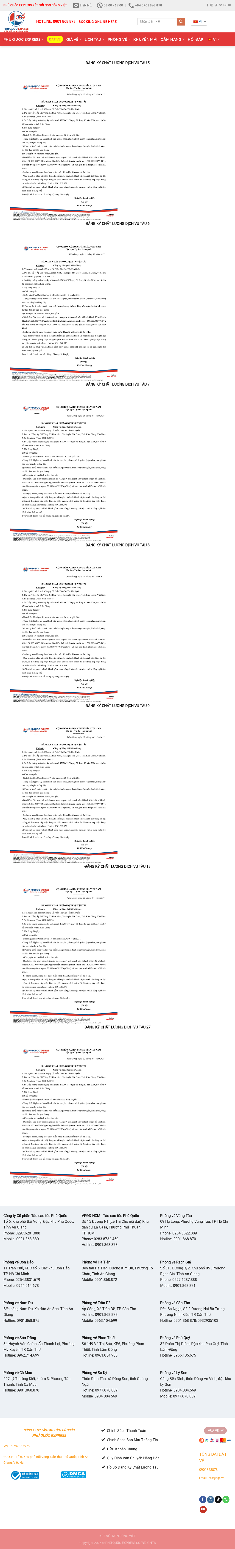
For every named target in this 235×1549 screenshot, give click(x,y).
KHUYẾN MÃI (145, 39)
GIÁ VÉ (72, 39)
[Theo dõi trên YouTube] (229, 5)
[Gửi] (181, 21)
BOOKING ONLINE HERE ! (99, 21)
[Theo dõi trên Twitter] (220, 5)
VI (200, 21)
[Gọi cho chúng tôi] (225, 1499)
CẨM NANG (171, 39)
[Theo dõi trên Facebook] (207, 5)
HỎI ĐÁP (195, 39)
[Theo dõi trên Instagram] (211, 5)
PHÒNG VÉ (117, 39)
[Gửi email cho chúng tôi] (225, 5)
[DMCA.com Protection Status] (73, 1474)
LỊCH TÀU (93, 39)
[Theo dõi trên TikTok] (216, 5)
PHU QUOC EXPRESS (21, 39)
